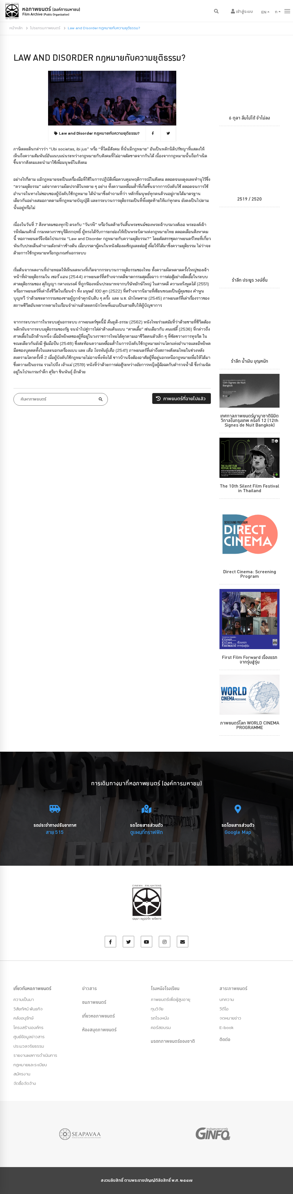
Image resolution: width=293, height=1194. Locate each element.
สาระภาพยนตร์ (233, 988)
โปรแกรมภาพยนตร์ (45, 28)
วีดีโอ (224, 1009)
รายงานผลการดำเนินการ (35, 1055)
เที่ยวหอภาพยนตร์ (98, 1015)
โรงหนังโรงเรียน (165, 988)
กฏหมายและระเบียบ (30, 1064)
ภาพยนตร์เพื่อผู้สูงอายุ (170, 999)
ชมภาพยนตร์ (94, 1002)
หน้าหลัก (16, 28)
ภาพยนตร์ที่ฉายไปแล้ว (183, 398)
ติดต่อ (224, 1039)
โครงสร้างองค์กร (28, 1027)
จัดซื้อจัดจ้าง (24, 1083)
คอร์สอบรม (161, 1027)
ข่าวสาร (89, 988)
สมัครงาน (21, 1074)
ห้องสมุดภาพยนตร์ (99, 1029)
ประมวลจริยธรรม (28, 1046)
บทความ (226, 999)
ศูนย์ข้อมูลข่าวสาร (29, 1036)
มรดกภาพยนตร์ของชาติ (173, 1041)
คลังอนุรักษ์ (23, 1018)
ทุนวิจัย (157, 1009)
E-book (226, 1027)
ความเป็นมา (23, 999)
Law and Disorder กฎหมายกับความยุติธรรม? (99, 57)
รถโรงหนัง (160, 1018)
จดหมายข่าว (230, 1018)
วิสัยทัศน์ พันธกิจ (28, 1009)
